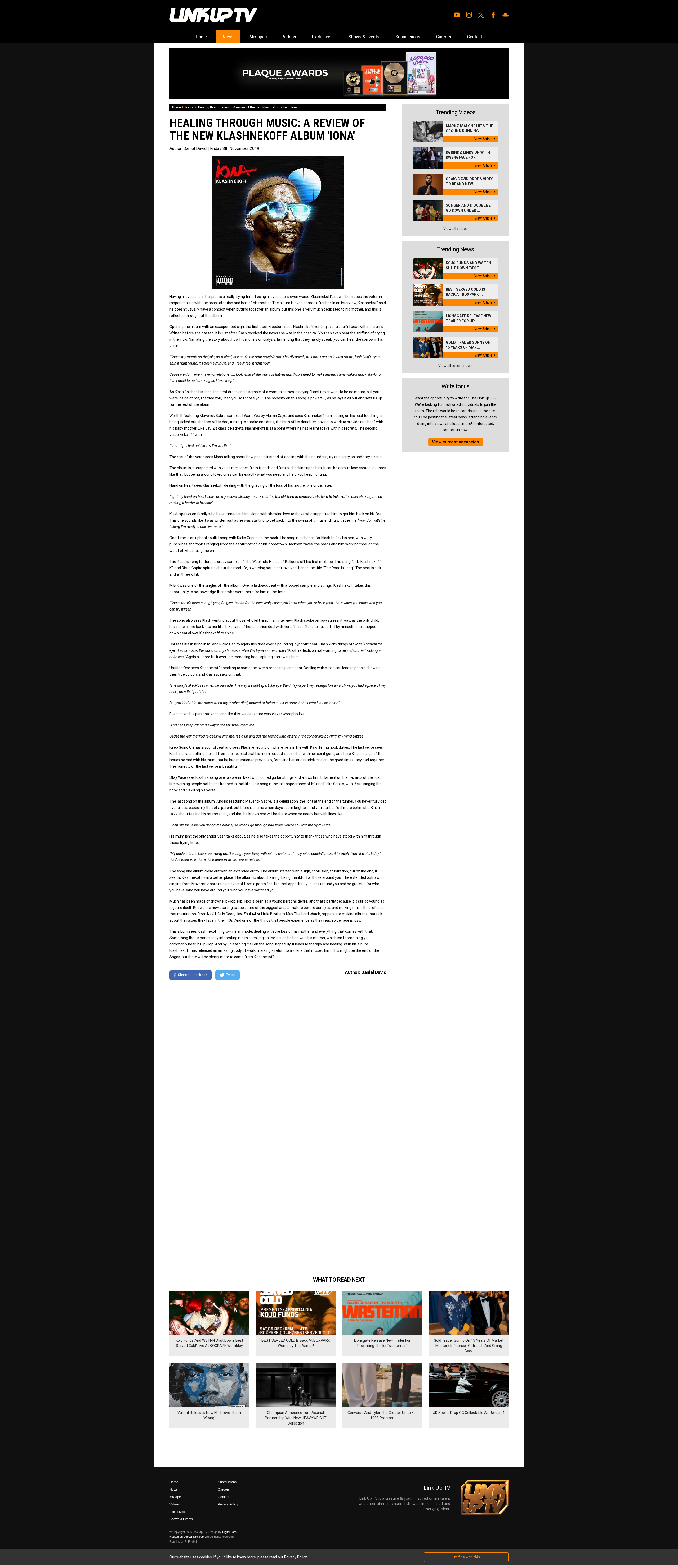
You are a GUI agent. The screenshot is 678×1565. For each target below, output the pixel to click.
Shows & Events (364, 36)
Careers (443, 36)
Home (201, 36)
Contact (474, 36)
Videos (289, 36)
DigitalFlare (229, 1532)
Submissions (407, 36)
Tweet (230, 975)
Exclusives (322, 36)
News (228, 36)
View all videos (455, 228)
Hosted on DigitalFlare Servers (189, 1536)
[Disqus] (278, 1056)
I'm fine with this (466, 1557)
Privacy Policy (228, 1504)
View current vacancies (455, 441)
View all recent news (455, 365)
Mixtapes (258, 36)
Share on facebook (192, 975)
